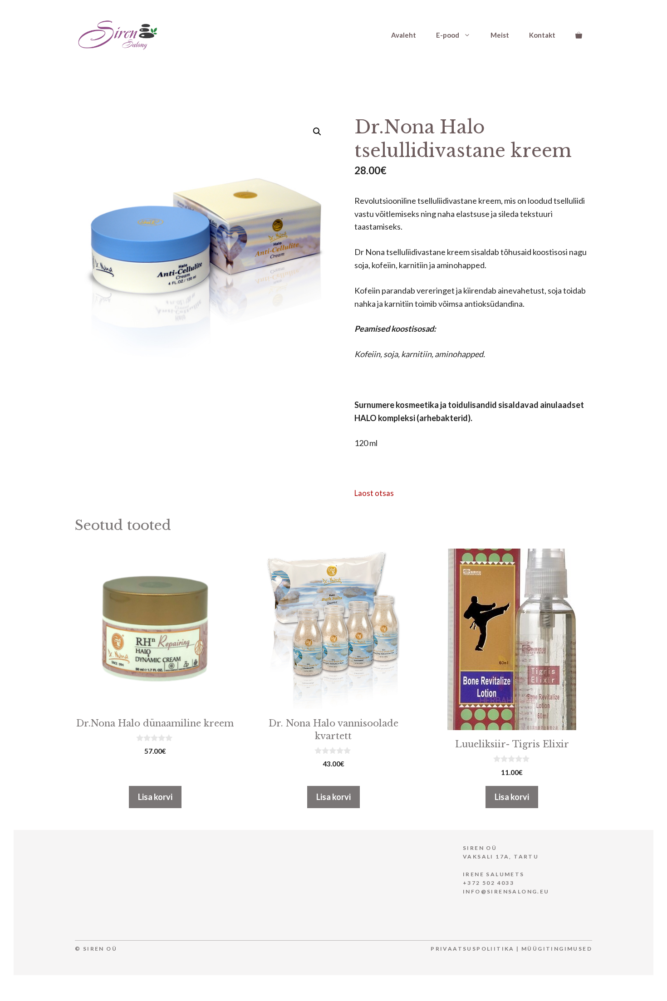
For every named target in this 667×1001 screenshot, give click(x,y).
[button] (317, 131)
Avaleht (403, 35)
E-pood (447, 35)
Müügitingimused (556, 948)
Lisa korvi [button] (155, 797)
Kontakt (542, 35)
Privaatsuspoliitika (473, 948)
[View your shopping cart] (578, 35)
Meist (499, 35)
